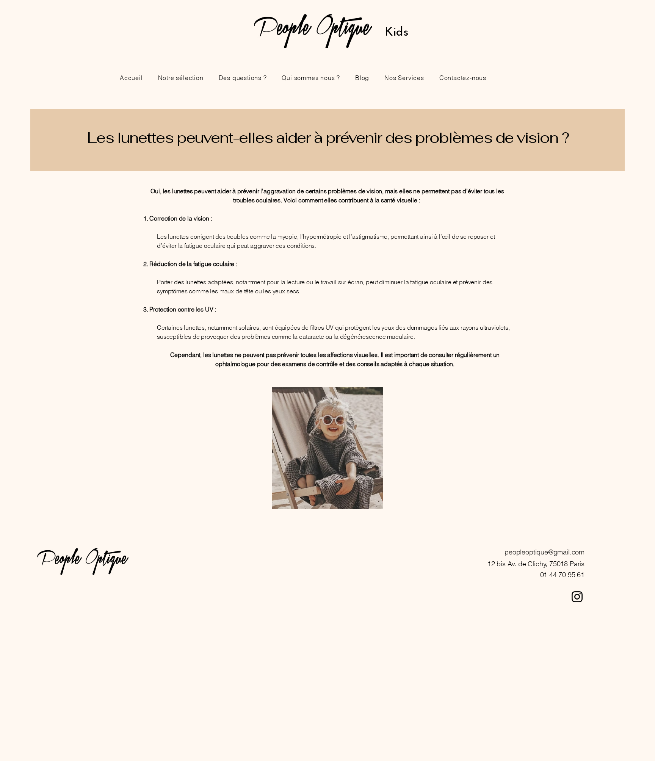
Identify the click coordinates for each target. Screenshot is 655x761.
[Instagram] (577, 596)
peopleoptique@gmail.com (544, 552)
